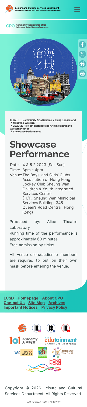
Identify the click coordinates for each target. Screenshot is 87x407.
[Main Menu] (77, 10)
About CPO (52, 298)
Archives (56, 302)
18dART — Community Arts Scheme (31, 119)
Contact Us (14, 302)
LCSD (9, 298)
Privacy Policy (54, 307)
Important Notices (21, 307)
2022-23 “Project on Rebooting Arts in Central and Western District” (41, 127)
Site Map (36, 302)
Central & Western (24, 122)
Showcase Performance (27, 131)
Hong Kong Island (65, 119)
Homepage (28, 298)
